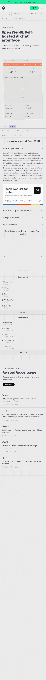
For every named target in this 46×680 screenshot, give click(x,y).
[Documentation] (22, 131)
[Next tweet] (41, 256)
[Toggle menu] (42, 8)
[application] (23, 90)
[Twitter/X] (27, 131)
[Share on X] (11, 135)
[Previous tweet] (5, 256)
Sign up (34, 8)
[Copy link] (20, 135)
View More (8, 384)
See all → (23, 312)
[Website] (18, 131)
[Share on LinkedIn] (15, 135)
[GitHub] (13, 131)
